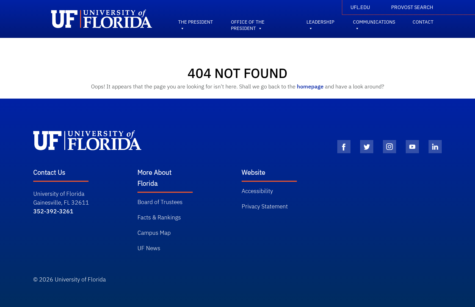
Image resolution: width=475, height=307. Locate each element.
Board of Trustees (160, 202)
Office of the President (247, 23)
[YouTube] (412, 146)
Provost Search (412, 7)
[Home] (87, 140)
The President (195, 22)
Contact (423, 22)
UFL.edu (360, 7)
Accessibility (257, 191)
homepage (310, 86)
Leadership (320, 22)
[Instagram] (389, 146)
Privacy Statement (265, 206)
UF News (148, 248)
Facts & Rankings (159, 217)
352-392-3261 (53, 211)
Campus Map (154, 232)
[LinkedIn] (435, 146)
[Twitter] (366, 146)
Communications (374, 22)
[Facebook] (343, 146)
